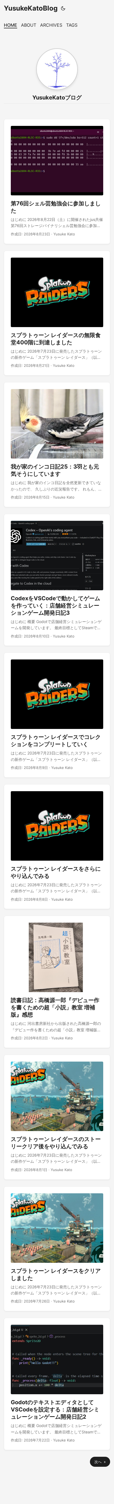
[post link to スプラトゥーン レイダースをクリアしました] (57, 1249)
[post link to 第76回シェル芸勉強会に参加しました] (57, 181)
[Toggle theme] (63, 8)
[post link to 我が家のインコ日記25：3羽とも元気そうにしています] (57, 444)
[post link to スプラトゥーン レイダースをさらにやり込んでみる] (57, 847)
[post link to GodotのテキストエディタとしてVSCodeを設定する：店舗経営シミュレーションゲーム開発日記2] (57, 1384)
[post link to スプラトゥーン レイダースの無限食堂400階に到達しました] (57, 313)
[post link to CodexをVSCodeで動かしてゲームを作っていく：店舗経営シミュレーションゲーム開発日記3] (57, 580)
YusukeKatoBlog (31, 8)
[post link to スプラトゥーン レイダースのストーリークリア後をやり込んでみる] (57, 1117)
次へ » (100, 1462)
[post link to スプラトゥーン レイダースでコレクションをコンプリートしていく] (57, 715)
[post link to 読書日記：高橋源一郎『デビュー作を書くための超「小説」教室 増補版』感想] (57, 982)
